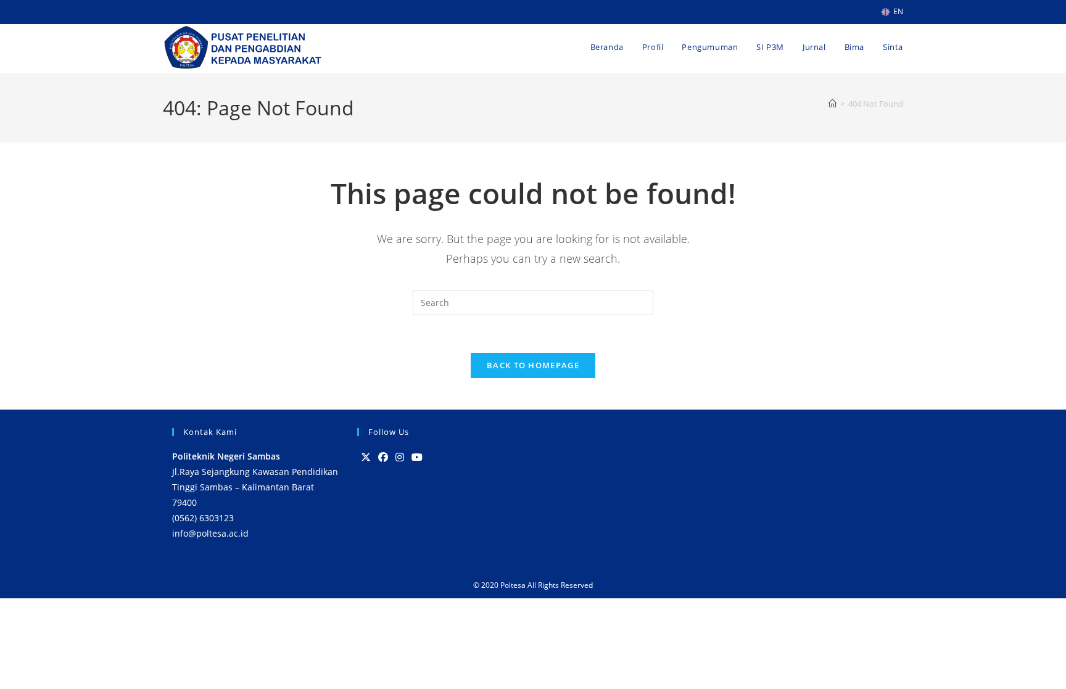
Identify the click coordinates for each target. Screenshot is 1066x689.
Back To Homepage (533, 365)
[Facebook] (383, 457)
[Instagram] (399, 457)
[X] (366, 457)
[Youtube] (417, 457)
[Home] (832, 103)
